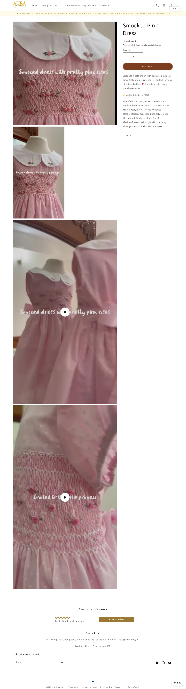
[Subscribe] (62, 662)
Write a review (116, 619)
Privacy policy (73, 687)
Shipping (139, 45)
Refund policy (120, 687)
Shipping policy (106, 687)
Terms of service (134, 687)
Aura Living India (58, 687)
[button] (45, 5)
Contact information (89, 687)
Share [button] (129, 135)
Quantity (126, 50)
